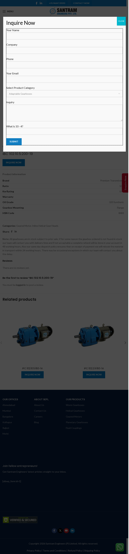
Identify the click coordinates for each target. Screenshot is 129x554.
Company (11, 44)
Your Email (12, 73)
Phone (9, 58)
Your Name (12, 30)
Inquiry (10, 102)
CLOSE (121, 21)
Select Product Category (20, 87)
